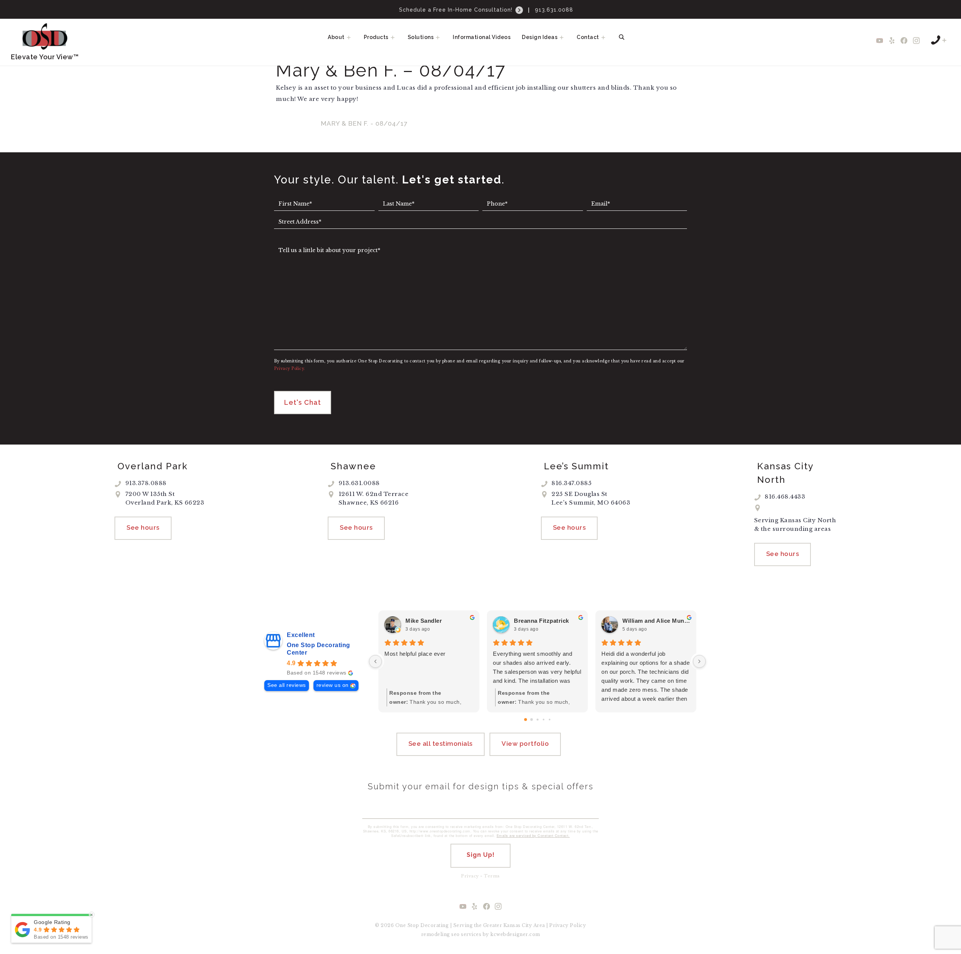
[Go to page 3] (543, 719)
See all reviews (286, 685)
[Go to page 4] (549, 719)
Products (376, 37)
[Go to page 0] (525, 719)
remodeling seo (440, 934)
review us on (332, 685)
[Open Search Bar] (622, 37)
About (336, 37)
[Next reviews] (699, 661)
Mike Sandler (423, 620)
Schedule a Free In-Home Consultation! (456, 10)
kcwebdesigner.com (515, 934)
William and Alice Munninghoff (656, 620)
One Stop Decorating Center (318, 649)
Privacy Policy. (289, 368)
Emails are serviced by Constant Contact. (533, 835)
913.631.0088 (554, 10)
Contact (588, 37)
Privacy (470, 876)
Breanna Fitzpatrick (541, 620)
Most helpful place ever (415, 654)
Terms (492, 876)
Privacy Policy (567, 925)
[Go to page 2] (537, 720)
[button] (351, 37)
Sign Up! (481, 854)
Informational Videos (482, 37)
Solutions (421, 37)
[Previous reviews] (375, 661)
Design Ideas (539, 37)
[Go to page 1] (531, 719)
